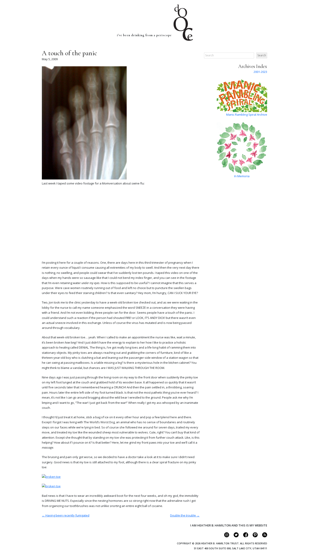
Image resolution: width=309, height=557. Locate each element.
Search (261, 55)
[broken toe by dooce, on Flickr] (51, 477)
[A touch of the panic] (84, 178)
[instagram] (224, 536)
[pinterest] (253, 536)
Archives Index (252, 66)
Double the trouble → (185, 515)
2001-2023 (260, 72)
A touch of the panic (69, 53)
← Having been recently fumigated (65, 515)
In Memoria (242, 176)
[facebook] (243, 536)
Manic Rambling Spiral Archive (246, 114)
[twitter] (234, 536)
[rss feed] (262, 536)
